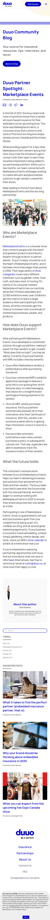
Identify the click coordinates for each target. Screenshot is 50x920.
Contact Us (25, 865)
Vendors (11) (7, 657)
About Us (25, 859)
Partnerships (25, 853)
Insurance (25, 847)
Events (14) (7, 650)
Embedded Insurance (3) (12, 647)
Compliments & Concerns (25, 878)
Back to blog (12, 63)
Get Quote (33, 4)
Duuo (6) (6, 643)
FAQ (25, 871)
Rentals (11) (7, 654)
